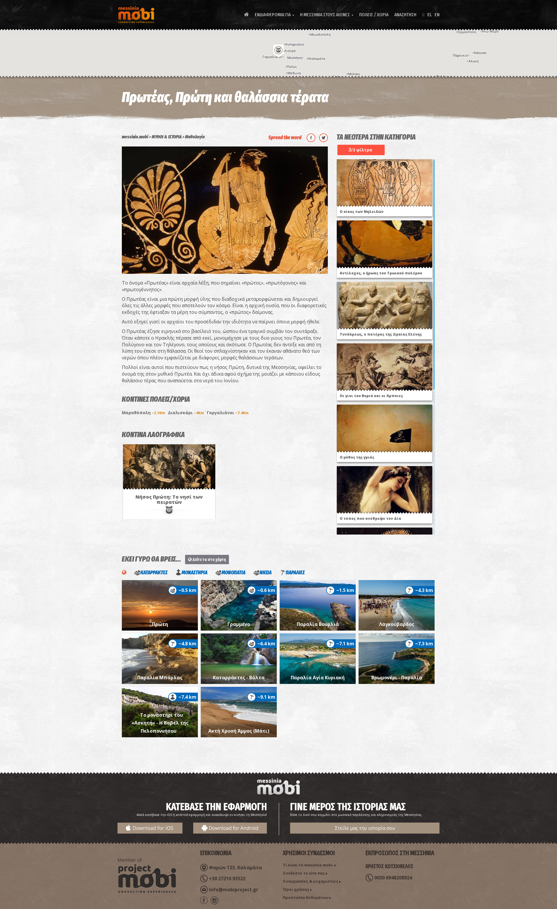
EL (429, 14)
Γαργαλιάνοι (228, 412)
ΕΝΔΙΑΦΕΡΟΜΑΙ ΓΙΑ (274, 15)
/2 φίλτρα (360, 149)
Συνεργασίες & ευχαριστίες (310, 881)
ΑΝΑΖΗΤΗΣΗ (405, 15)
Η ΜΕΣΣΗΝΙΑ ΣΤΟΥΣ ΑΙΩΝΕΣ (326, 15)
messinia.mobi (135, 137)
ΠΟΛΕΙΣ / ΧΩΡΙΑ (373, 15)
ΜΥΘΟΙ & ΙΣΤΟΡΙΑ (167, 137)
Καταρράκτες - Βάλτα (239, 677)
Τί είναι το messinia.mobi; (308, 865)
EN (437, 14)
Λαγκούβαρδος (396, 624)
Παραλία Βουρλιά (318, 624)
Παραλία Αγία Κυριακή (318, 677)
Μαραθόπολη (143, 412)
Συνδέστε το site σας (304, 873)
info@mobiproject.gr (233, 889)
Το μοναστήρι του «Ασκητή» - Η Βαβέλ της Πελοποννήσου (160, 723)
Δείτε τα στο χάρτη (209, 559)
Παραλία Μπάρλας (159, 677)
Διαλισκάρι (186, 412)
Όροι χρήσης (296, 889)
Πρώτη (160, 624)
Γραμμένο (238, 624)
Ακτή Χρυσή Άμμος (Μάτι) (238, 731)
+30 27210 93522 (227, 878)
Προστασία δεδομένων (305, 897)
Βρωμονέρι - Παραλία (396, 677)
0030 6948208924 (393, 877)
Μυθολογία (195, 137)
